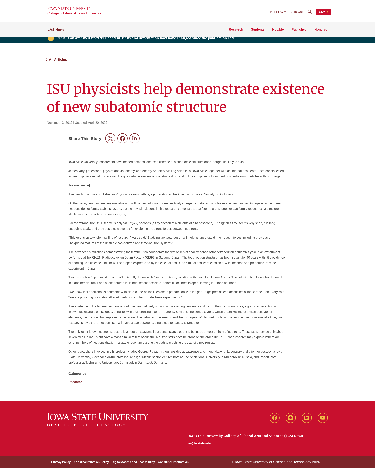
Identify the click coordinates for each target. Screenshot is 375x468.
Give (322, 12)
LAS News (56, 30)
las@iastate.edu (199, 443)
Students (257, 29)
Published (299, 29)
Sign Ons (296, 11)
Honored (321, 29)
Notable (278, 29)
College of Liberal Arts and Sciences (74, 13)
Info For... (276, 11)
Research (236, 29)
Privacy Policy (61, 462)
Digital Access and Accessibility (133, 462)
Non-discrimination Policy (91, 462)
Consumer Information (173, 462)
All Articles (58, 59)
